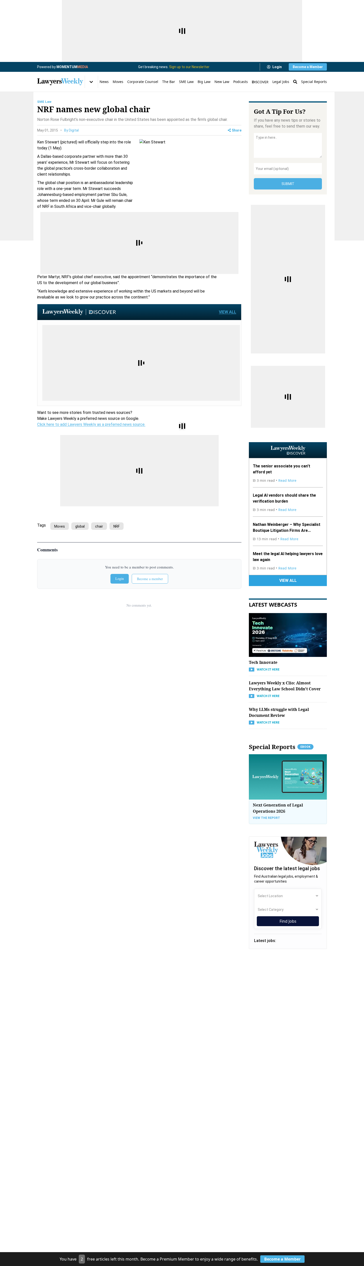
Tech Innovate (263, 662)
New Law (221, 81)
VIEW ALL (227, 312)
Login (277, 67)
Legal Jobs (280, 81)
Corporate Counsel (142, 81)
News (104, 81)
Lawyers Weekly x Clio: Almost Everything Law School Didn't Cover (285, 686)
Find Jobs (288, 921)
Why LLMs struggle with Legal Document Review (279, 712)
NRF (116, 526)
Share (236, 130)
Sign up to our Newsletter (189, 67)
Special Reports (314, 81)
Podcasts (240, 81)
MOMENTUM (72, 67)
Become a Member (308, 67)
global (80, 526)
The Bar (168, 81)
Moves (118, 81)
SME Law (186, 81)
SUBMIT (288, 184)
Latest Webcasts (273, 604)
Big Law (204, 81)
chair (99, 526)
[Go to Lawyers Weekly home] (60, 81)
